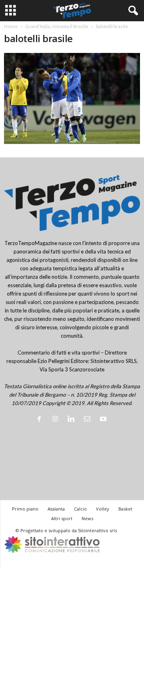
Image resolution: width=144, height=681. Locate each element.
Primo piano (25, 509)
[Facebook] (41, 419)
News (87, 518)
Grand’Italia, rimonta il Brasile (56, 26)
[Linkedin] (73, 419)
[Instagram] (57, 419)
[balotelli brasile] (72, 98)
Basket (125, 509)
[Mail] (89, 419)
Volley (102, 509)
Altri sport (61, 518)
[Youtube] (104, 419)
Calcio (80, 509)
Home (11, 26)
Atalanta (56, 509)
